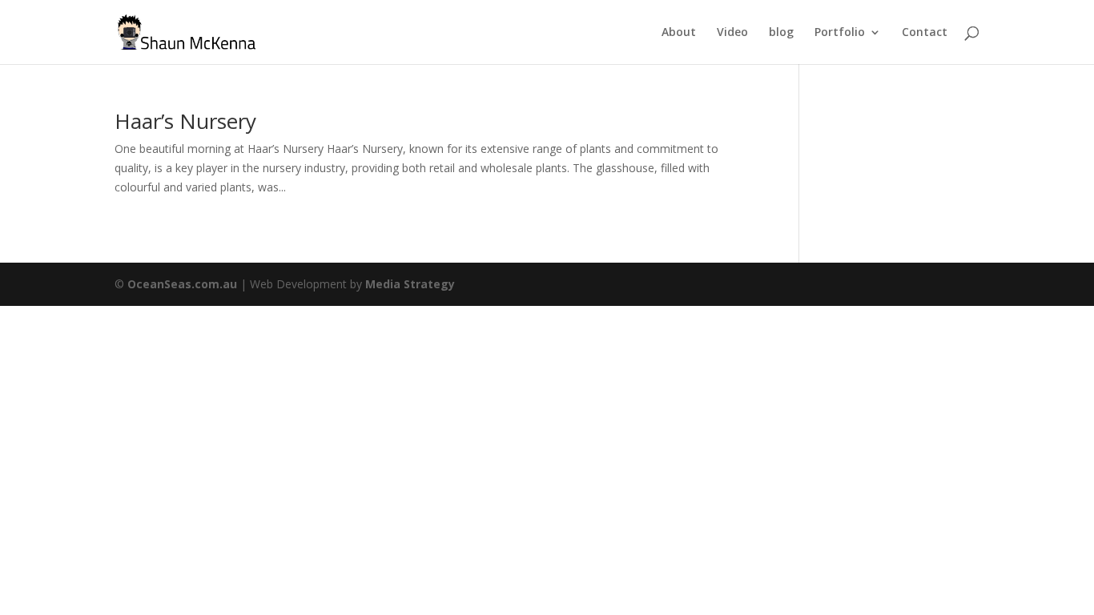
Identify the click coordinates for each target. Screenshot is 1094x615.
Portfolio (839, 32)
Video (732, 32)
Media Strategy (410, 283)
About (679, 32)
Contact (924, 32)
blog (781, 32)
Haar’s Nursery (185, 121)
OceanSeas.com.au (182, 283)
